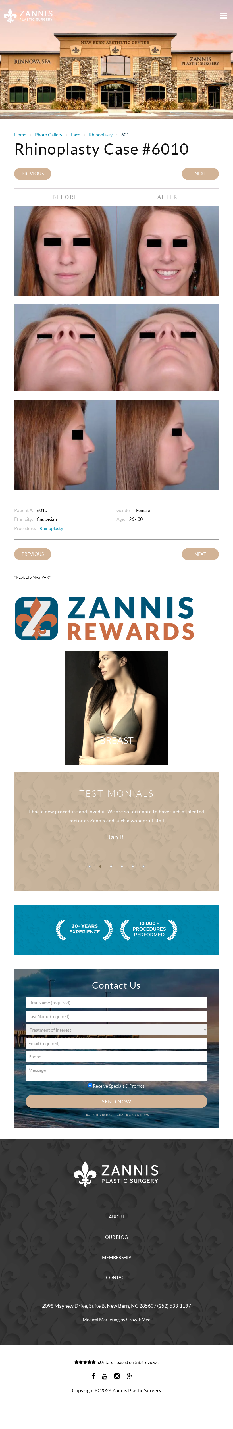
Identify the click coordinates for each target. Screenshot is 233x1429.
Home (20, 134)
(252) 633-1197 (174, 1306)
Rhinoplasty (101, 134)
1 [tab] (89, 866)
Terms (144, 1114)
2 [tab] (100, 866)
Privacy (130, 1114)
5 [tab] (133, 866)
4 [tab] (122, 866)
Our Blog (116, 1237)
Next (200, 173)
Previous (33, 173)
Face (75, 134)
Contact (116, 1277)
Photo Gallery (48, 134)
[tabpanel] (116, 826)
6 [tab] (143, 866)
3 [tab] (111, 866)
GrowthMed (138, 1319)
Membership (116, 1257)
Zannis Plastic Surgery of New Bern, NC (28, 16)
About (116, 1216)
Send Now (116, 1101)
